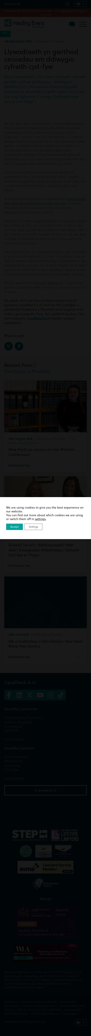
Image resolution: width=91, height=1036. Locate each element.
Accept (14, 527)
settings (40, 519)
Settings (33, 527)
